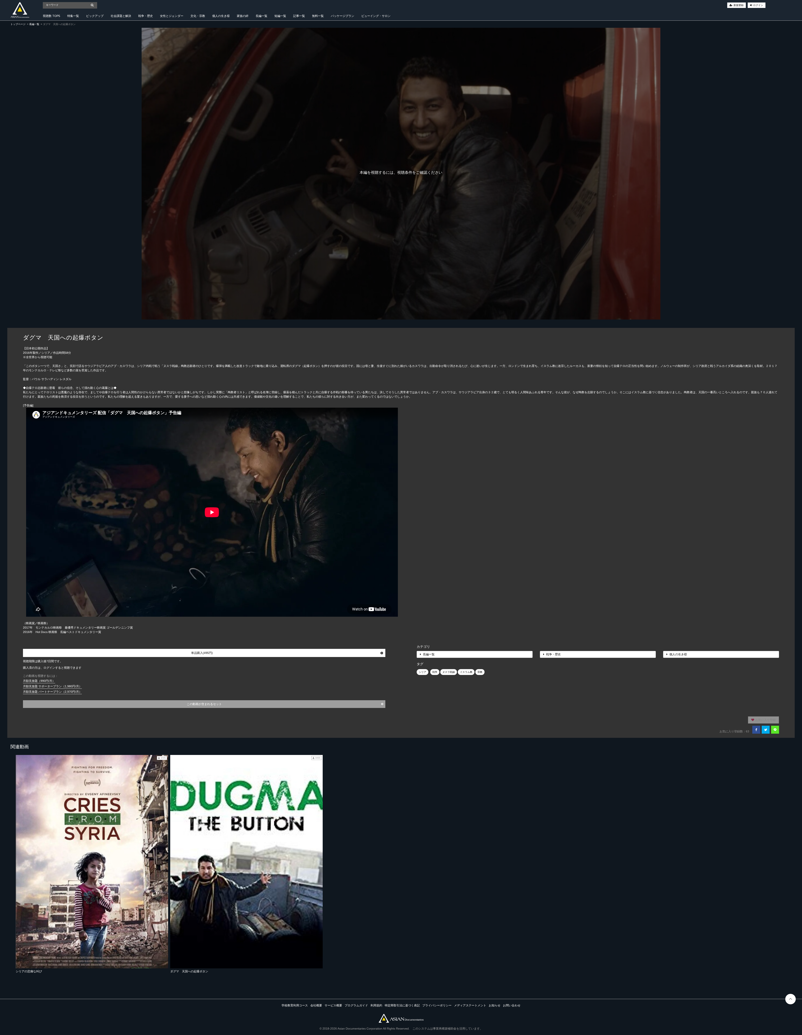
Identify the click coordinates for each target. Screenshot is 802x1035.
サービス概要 (333, 1005)
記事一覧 (299, 16)
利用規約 (376, 1005)
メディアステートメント (470, 1005)
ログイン (758, 5)
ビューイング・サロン (376, 16)
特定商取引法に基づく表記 (402, 1005)
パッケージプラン (342, 16)
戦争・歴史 (145, 16)
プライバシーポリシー (437, 1005)
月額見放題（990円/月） (39, 680)
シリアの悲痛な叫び (29, 971)
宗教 (479, 672)
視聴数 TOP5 (51, 16)
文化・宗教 (197, 16)
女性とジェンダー (171, 16)
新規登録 (738, 5)
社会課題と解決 (121, 16)
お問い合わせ (511, 1005)
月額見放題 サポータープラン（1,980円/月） (52, 686)
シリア (422, 672)
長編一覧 (261, 16)
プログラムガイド (356, 1005)
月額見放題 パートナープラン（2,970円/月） (52, 691)
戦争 (434, 672)
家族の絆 (243, 16)
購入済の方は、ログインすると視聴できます (52, 667)
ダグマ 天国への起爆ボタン (189, 971)
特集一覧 (73, 16)
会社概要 (316, 1005)
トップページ (17, 24)
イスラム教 (466, 672)
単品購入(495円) (202, 652)
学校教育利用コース (295, 1005)
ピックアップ (95, 16)
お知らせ (494, 1005)
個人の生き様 (221, 16)
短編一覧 (280, 16)
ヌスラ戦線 (448, 672)
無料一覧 (318, 16)
